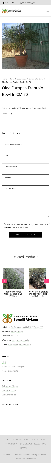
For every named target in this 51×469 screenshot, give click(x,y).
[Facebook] (11, 113)
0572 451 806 (9, 3)
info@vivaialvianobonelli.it (19, 344)
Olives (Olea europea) (18, 79)
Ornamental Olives (36, 79)
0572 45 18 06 (17, 331)
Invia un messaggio (20, 340)
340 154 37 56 (17, 335)
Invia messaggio (28, 3)
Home (4, 79)
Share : (5, 113)
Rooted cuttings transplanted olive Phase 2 (13, 293)
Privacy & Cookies (38, 454)
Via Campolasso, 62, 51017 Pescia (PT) (27, 327)
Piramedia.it (31, 458)
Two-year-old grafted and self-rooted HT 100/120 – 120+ (38, 293)
